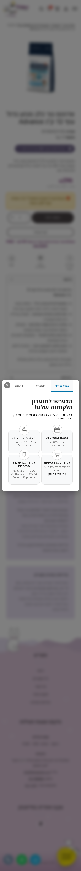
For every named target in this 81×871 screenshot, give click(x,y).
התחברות (40, 386)
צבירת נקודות (62, 386)
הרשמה (19, 386)
